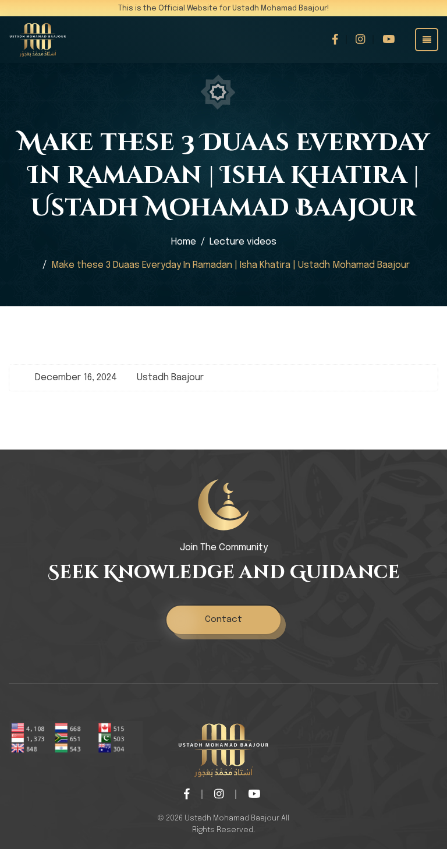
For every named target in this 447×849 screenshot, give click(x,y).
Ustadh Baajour (170, 378)
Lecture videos (243, 242)
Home (183, 242)
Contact (223, 619)
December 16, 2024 (76, 378)
